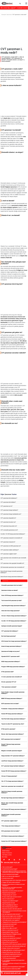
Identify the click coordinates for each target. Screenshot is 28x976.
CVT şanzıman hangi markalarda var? (11, 514)
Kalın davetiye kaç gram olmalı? (10, 906)
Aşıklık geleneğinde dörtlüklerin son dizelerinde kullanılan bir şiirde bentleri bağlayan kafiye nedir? (14, 871)
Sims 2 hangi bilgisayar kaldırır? (10, 904)
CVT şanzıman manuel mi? (8, 542)
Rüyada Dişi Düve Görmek (8, 902)
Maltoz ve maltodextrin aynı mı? (10, 930)
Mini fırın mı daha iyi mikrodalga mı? (11, 876)
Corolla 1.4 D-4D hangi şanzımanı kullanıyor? (13, 534)
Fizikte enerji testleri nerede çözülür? (11, 918)
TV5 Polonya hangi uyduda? (9, 958)
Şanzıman (9, 14)
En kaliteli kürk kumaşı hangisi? (9, 869)
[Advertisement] (14, 32)
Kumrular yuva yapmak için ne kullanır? (11, 938)
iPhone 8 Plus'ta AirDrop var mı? (10, 942)
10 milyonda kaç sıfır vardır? (9, 894)
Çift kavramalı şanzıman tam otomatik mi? (12, 567)
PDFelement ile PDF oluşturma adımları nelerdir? (14, 944)
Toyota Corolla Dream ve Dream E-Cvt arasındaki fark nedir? (14, 964)
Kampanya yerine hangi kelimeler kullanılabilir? (13, 966)
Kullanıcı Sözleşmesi (7, 852)
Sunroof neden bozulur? (8, 898)
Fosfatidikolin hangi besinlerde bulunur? (12, 954)
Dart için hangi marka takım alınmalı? (11, 914)
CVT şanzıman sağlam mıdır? (9, 554)
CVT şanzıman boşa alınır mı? (9, 526)
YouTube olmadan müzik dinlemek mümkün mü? (14, 946)
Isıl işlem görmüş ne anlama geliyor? (11, 956)
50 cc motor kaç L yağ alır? (8, 8)
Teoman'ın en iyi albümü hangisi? (10, 900)
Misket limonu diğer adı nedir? (9, 928)
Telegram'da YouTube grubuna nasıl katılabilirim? (14, 922)
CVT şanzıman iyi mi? (6, 506)
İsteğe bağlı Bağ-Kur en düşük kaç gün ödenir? (13, 950)
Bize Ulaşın (4, 856)
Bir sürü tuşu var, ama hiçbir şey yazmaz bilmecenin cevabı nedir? (12, 888)
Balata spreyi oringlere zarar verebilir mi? (12, 916)
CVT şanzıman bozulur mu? (8, 522)
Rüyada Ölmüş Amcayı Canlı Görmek (11, 952)
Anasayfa (3, 14)
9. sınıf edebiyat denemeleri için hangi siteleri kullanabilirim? (13, 961)
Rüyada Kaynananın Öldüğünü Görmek (11, 934)
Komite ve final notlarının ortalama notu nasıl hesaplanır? (13, 885)
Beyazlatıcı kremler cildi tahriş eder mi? (12, 908)
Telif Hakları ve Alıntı (7, 854)
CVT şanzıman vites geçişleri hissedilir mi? (12, 563)
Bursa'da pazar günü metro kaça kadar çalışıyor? (14, 880)
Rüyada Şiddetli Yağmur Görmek (10, 932)
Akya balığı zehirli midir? (8, 926)
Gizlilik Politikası (6, 850)
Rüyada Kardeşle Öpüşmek (9, 892)
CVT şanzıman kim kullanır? (8, 502)
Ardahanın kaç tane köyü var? (9, 940)
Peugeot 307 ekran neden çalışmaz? (11, 882)
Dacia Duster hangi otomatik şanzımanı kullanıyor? (11, 571)
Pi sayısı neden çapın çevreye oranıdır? (12, 896)
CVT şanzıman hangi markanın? (9, 510)
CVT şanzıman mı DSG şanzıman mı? (11, 546)
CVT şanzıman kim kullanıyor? (9, 498)
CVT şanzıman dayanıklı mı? (8, 518)
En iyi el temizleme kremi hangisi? (10, 874)
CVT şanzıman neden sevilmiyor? (10, 550)
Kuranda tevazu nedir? (8, 878)
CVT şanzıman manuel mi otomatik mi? (11, 538)
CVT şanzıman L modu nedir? (20, 14)
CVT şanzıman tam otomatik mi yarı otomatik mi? (13, 558)
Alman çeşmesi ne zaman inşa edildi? (11, 968)
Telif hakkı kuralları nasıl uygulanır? (11, 920)
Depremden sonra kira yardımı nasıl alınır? (12, 890)
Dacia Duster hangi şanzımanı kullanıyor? (12, 576)
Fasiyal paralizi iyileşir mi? (8, 936)
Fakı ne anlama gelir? (7, 867)
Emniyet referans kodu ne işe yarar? (11, 948)
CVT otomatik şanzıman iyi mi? (9, 530)
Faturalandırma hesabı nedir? (9, 924)
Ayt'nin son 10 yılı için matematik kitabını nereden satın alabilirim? (14, 911)
